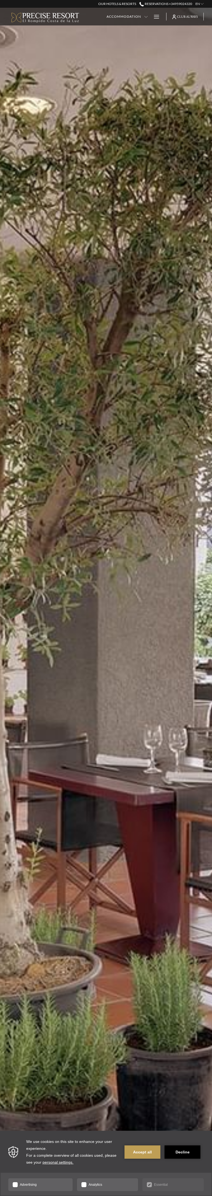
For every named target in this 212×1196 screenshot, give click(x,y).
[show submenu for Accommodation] (146, 16)
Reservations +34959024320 (168, 4)
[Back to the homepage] (45, 16)
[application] (106, 1163)
